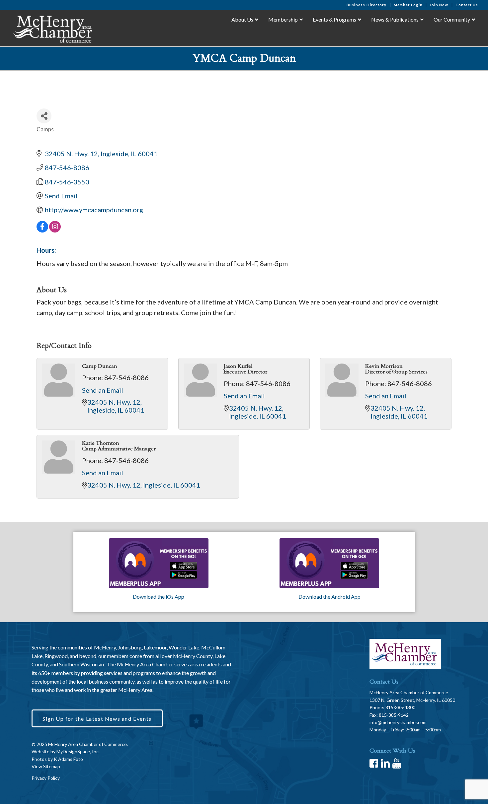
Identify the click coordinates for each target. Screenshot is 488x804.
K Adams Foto (68, 759)
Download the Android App (329, 596)
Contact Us (466, 5)
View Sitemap (46, 766)
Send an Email (102, 390)
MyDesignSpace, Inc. (78, 751)
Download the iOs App (158, 596)
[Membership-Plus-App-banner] (158, 563)
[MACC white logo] (52, 28)
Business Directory (367, 5)
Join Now (439, 5)
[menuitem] (366, 5)
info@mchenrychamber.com (398, 722)
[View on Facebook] (42, 230)
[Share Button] (44, 115)
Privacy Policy (46, 778)
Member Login (408, 5)
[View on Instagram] (55, 230)
